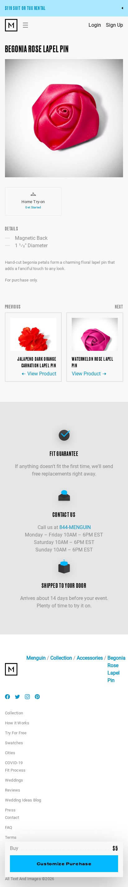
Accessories (90, 658)
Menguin (36, 658)
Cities (10, 752)
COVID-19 (14, 762)
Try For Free (15, 733)
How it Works (17, 723)
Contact (12, 817)
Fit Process (15, 770)
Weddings (14, 780)
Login (95, 25)
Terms (10, 837)
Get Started (33, 207)
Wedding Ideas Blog (23, 800)
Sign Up (114, 25)
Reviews (12, 790)
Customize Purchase (64, 863)
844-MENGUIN (75, 527)
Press (10, 810)
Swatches (14, 743)
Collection (61, 658)
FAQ (8, 827)
